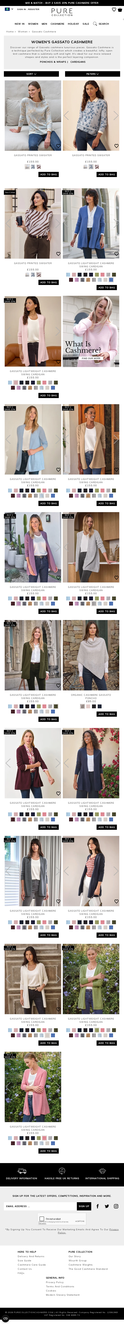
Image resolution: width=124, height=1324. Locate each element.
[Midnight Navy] (80, 279)
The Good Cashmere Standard (88, 1273)
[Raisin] (71, 284)
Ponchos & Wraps (53, 66)
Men (44, 28)
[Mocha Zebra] (39, 171)
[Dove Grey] (108, 279)
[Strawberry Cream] (102, 279)
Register (33, 13)
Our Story (75, 1260)
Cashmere (58, 28)
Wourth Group (78, 1264)
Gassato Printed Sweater (33, 159)
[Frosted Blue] (68, 279)
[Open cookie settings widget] (5, 1318)
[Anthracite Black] (85, 279)
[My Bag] (120, 10)
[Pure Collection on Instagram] (116, 1211)
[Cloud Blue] (100, 284)
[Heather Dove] (94, 284)
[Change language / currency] (8, 14)
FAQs (21, 1277)
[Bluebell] (111, 284)
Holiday (73, 28)
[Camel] (88, 284)
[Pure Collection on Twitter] (107, 1211)
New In (20, 28)
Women (33, 28)
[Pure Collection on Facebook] (98, 1211)
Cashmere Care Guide (32, 1269)
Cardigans (78, 66)
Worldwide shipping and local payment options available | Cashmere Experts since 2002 (62, 5)
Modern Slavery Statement (63, 1299)
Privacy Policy (55, 1286)
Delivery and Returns (31, 1260)
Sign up (84, 1210)
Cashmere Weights (81, 1269)
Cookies (51, 1295)
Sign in (21, 13)
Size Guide (24, 1264)
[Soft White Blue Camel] (27, 171)
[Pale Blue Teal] (33, 171)
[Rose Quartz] (77, 284)
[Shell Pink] (74, 279)
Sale (86, 28)
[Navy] (91, 279)
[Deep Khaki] (114, 279)
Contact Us (25, 1273)
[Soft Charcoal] (82, 284)
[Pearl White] (105, 284)
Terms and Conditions (60, 1290)
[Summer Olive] (97, 279)
